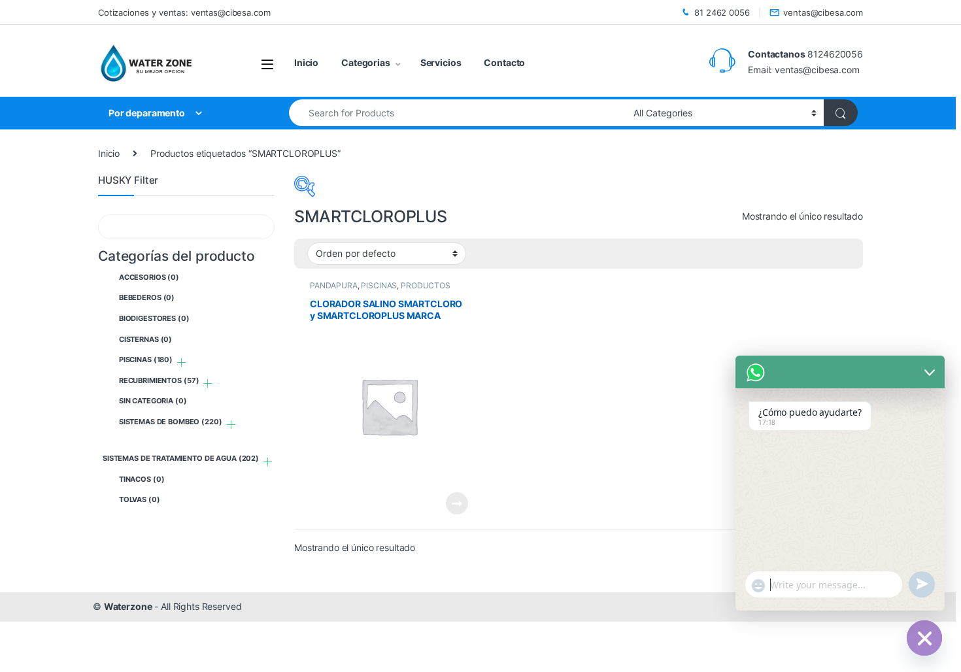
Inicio (306, 62)
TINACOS (142, 479)
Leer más (457, 503)
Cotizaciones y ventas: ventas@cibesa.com (184, 12)
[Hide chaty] (924, 638)
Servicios (441, 62)
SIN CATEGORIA (153, 400)
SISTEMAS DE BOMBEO (170, 421)
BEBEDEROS (147, 297)
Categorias (365, 62)
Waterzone (128, 606)
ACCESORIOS (149, 277)
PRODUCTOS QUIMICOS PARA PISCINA (380, 289)
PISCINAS (379, 285)
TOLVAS (139, 499)
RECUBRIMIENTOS (159, 380)
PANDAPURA (334, 285)
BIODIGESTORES (154, 318)
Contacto (504, 62)
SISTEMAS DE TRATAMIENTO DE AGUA (181, 458)
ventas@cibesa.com (823, 12)
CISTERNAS (145, 339)
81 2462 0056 (721, 12)
